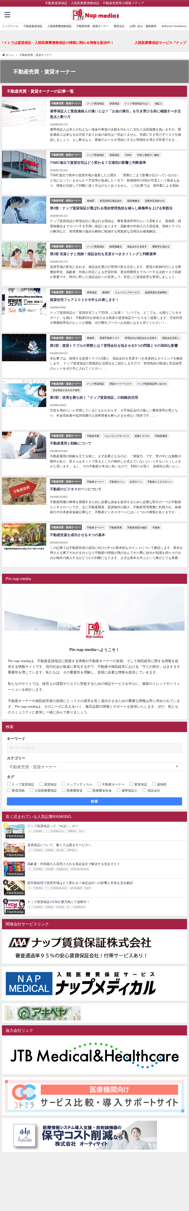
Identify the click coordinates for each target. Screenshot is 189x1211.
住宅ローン (136, 481)
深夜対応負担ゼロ (155, 200)
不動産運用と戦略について (70, 443)
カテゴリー (16, 758)
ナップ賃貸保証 (95, 103)
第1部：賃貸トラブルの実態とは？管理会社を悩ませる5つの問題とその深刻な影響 (114, 345)
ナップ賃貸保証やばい (137, 103)
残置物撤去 (133, 200)
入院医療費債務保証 (59, 26)
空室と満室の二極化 (148, 155)
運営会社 (119, 26)
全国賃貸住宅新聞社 (156, 292)
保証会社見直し (170, 338)
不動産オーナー (95, 481)
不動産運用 (161, 436)
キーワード (16, 738)
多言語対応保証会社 (111, 200)
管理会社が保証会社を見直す (141, 338)
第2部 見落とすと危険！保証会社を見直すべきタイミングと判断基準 (103, 254)
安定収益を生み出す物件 (66, 390)
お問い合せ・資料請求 (143, 26)
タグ (10, 777)
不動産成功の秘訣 (137, 527)
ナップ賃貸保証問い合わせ (152, 383)
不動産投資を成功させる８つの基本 (77, 535)
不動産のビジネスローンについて (76, 489)
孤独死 (90, 200)
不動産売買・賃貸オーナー (92, 26)
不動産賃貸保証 (32, 26)
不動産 (156, 527)
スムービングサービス (127, 292)
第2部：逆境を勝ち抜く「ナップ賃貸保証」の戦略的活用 (94, 397)
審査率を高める (161, 246)
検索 (94, 801)
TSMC (128, 155)
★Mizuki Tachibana (174, 26)
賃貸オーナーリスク (121, 383)
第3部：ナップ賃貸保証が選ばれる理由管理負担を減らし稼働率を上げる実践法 (111, 208)
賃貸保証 (114, 103)
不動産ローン (117, 481)
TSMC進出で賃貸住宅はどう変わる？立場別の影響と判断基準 (98, 162)
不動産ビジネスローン (159, 481)
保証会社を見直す (137, 246)
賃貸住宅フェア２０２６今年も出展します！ (84, 299)
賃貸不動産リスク (109, 338)
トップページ (10, 26)
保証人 (158, 103)
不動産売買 (93, 436)
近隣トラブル (142, 436)
